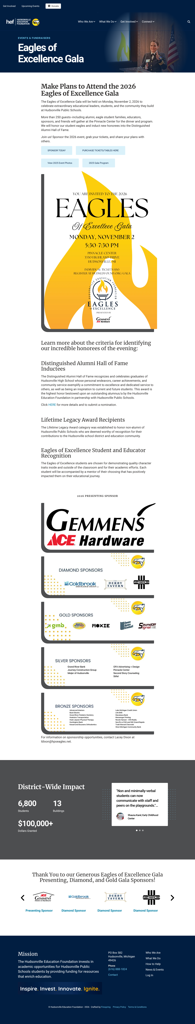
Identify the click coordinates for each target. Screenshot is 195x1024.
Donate (55, 6)
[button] (189, 22)
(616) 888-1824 (117, 969)
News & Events (155, 969)
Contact (113, 974)
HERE (52, 405)
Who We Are (85, 21)
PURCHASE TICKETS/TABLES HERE (100, 150)
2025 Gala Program (99, 163)
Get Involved (9, 6)
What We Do (106, 21)
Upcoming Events (30, 6)
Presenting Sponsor (39, 910)
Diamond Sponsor (74, 910)
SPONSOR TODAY (57, 150)
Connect (147, 21)
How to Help (153, 964)
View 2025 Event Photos (60, 163)
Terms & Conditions (137, 1007)
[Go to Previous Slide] (22, 898)
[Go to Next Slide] (172, 898)
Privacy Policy (119, 1007)
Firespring (106, 1007)
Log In (149, 975)
